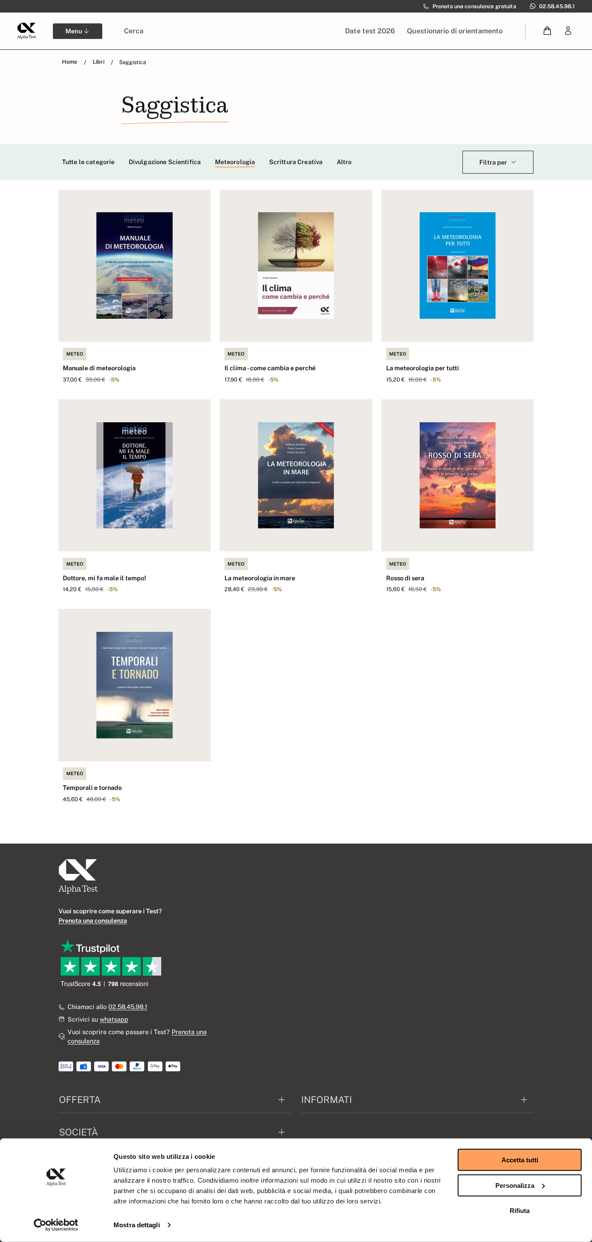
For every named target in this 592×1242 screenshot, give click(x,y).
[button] (547, 31)
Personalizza (514, 1185)
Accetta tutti (519, 1160)
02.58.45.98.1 (127, 1006)
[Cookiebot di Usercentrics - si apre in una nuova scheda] (56, 1225)
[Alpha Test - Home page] (26, 31)
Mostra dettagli (137, 1225)
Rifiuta (520, 1210)
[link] (568, 31)
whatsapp (114, 1019)
